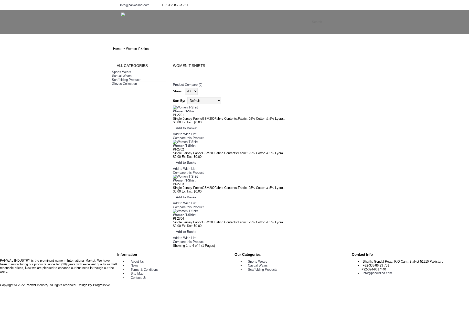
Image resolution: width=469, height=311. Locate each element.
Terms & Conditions (145, 269)
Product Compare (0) (187, 84)
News (135, 265)
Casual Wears (258, 265)
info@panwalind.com (377, 273)
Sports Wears (257, 261)
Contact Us (139, 277)
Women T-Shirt (184, 111)
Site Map (137, 273)
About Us (137, 261)
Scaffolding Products (262, 269)
